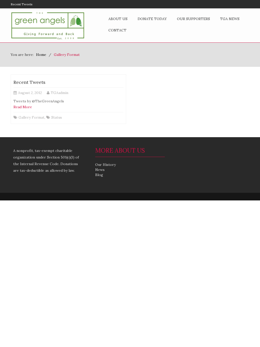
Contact (117, 30)
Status (56, 117)
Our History (105, 164)
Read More (22, 107)
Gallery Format (31, 117)
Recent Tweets (21, 4)
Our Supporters (193, 19)
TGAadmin (59, 92)
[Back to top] (246, 333)
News (100, 169)
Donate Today (152, 19)
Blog (99, 174)
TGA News (229, 19)
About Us (117, 19)
